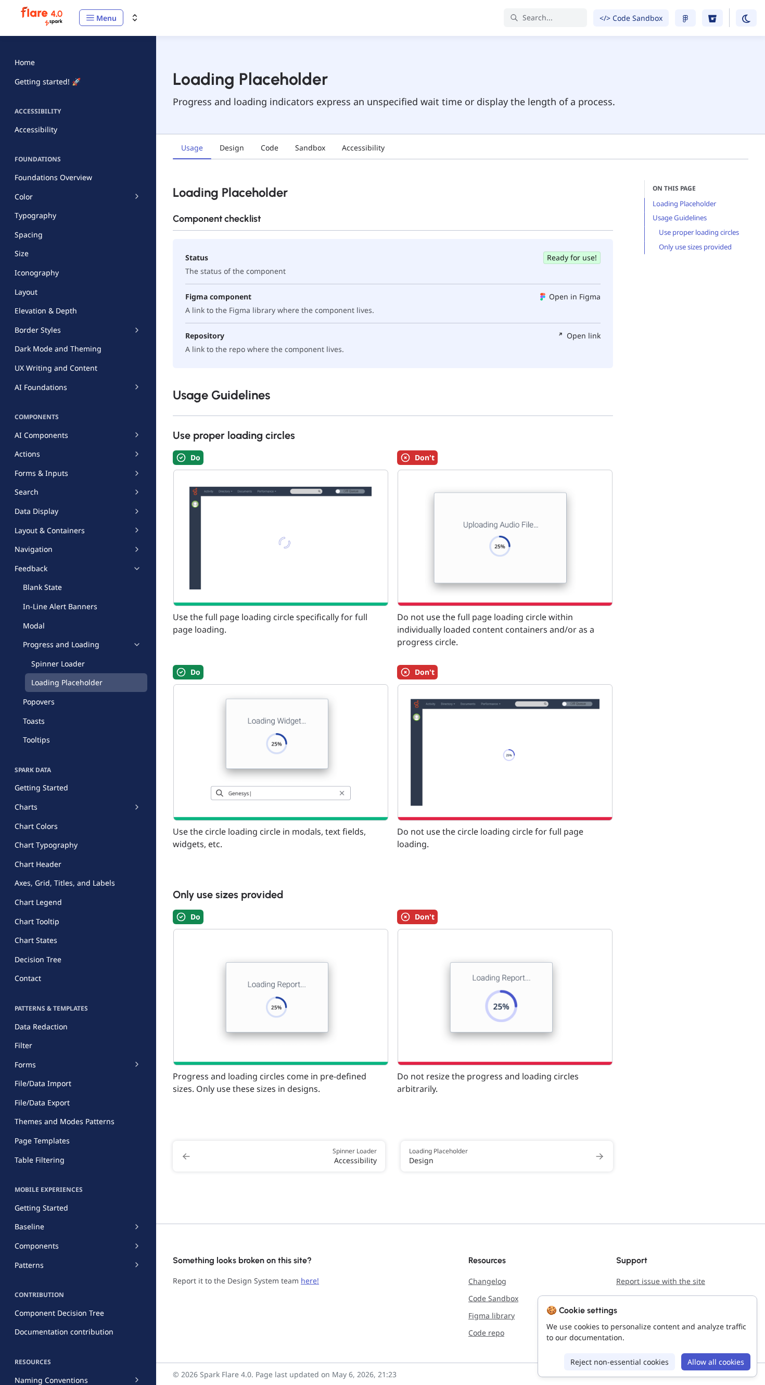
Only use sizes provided (695, 246)
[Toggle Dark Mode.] (746, 18)
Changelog (487, 1281)
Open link (584, 336)
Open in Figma (575, 296)
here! (310, 1281)
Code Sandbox (493, 1298)
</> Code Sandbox (631, 18)
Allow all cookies (715, 1362)
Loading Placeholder (684, 203)
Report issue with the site (660, 1281)
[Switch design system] (134, 17)
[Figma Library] (685, 18)
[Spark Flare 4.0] (43, 18)
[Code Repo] (712, 18)
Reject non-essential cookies (619, 1362)
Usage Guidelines (680, 217)
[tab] (192, 148)
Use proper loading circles (699, 232)
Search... (537, 17)
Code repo (486, 1333)
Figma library (491, 1315)
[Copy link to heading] (167, 191)
